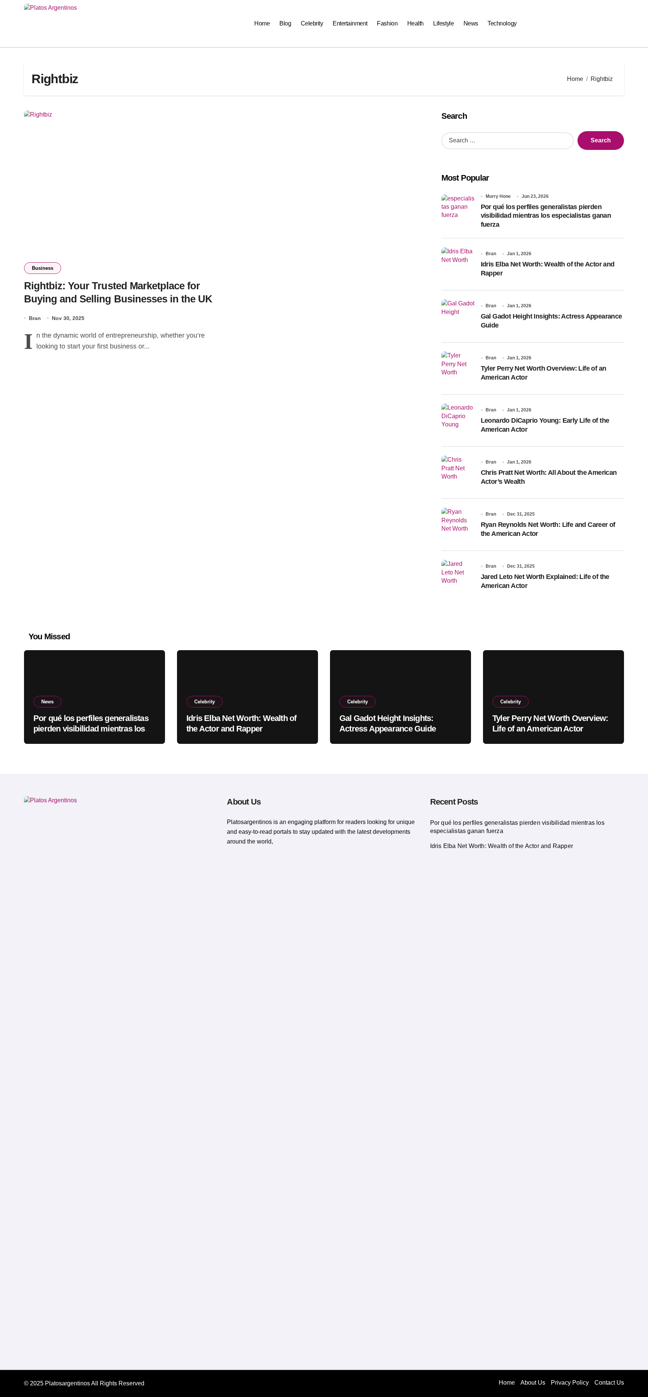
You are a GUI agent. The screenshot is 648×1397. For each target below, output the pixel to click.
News (471, 23)
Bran (35, 318)
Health (415, 23)
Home (262, 23)
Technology (502, 23)
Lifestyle (443, 23)
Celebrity (312, 23)
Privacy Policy (570, 1382)
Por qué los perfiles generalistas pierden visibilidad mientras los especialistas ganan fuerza (546, 215)
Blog (285, 23)
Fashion (387, 23)
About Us (532, 1382)
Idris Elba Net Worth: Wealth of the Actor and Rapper (501, 846)
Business (42, 268)
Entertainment (350, 23)
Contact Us (609, 1382)
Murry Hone (498, 196)
